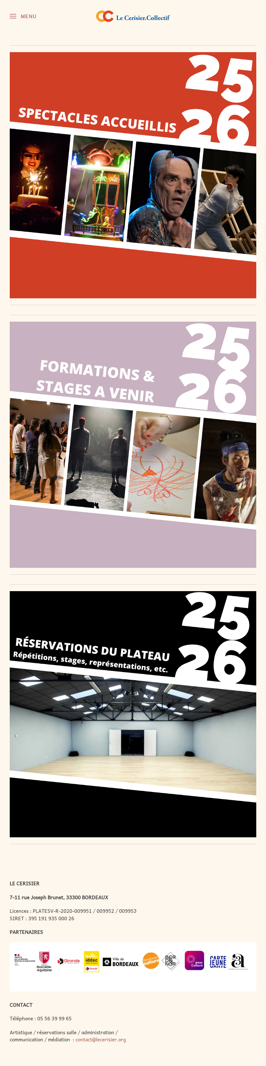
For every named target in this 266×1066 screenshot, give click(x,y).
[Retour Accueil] (133, 16)
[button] (23, 16)
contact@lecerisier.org (101, 1039)
